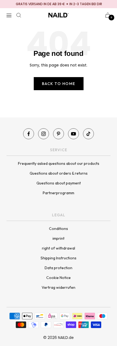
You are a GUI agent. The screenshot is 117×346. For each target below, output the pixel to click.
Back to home (58, 83)
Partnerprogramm (58, 192)
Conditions (58, 228)
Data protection (58, 267)
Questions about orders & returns (59, 173)
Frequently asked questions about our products (58, 163)
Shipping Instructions (58, 258)
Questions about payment (58, 183)
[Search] (18, 15)
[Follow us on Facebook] (28, 133)
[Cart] (107, 15)
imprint (58, 238)
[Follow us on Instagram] (43, 133)
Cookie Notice (58, 277)
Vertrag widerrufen (58, 287)
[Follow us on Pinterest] (58, 133)
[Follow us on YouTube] (73, 133)
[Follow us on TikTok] (88, 133)
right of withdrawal (58, 248)
